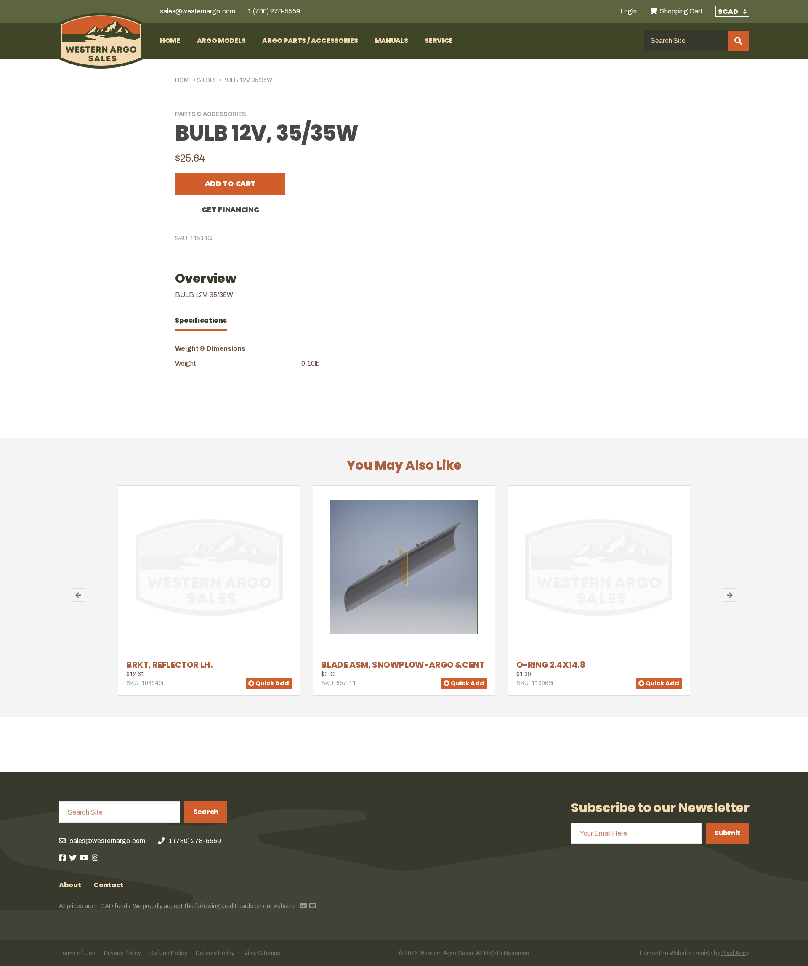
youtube (84, 857)
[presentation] (205, 320)
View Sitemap (262, 953)
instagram (95, 857)
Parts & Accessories (210, 114)
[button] (78, 595)
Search (205, 812)
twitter (73, 857)
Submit (727, 833)
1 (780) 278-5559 (274, 11)
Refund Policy (168, 953)
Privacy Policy (122, 953)
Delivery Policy (215, 953)
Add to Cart (230, 184)
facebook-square (62, 857)
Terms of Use (77, 953)
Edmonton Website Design (676, 953)
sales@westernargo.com (197, 11)
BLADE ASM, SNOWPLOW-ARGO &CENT (402, 665)
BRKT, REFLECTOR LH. (169, 665)
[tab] (205, 320)
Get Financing (230, 210)
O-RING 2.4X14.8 (550, 665)
